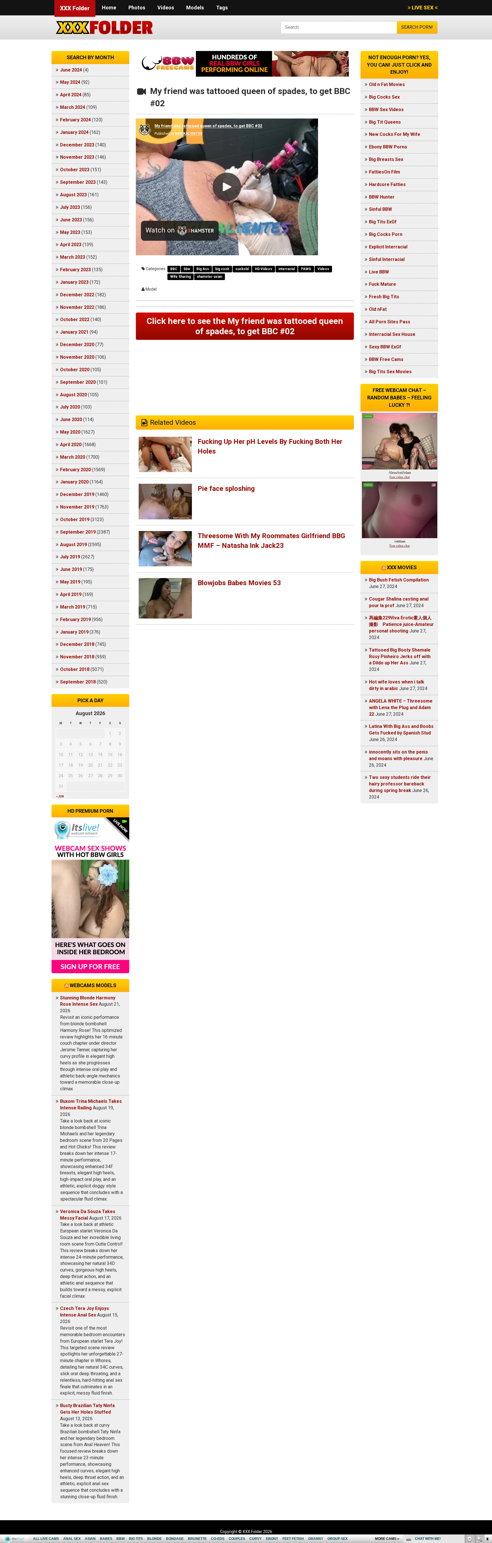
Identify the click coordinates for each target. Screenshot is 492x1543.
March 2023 (72, 257)
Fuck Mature (382, 284)
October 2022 (74, 319)
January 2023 (74, 282)
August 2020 (73, 394)
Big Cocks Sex (384, 97)
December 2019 (77, 494)
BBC (173, 269)
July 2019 (70, 557)
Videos (165, 8)
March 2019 (72, 607)
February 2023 (75, 269)
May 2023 (70, 232)
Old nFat (378, 309)
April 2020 (70, 444)
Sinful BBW (380, 209)
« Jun (60, 796)
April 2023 (70, 244)
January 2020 (74, 482)
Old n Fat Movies (387, 84)
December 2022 (77, 294)
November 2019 (77, 507)
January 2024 (74, 132)
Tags (222, 8)
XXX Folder (75, 8)
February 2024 (75, 120)
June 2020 (71, 419)
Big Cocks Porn (385, 234)
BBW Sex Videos (386, 109)
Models (195, 8)
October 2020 (74, 369)
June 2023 (71, 220)
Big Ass (202, 269)
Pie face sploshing (226, 489)
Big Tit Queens (385, 122)
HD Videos (263, 269)
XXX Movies (402, 567)
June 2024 (71, 70)
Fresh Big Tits (384, 296)
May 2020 (70, 432)
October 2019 (74, 519)
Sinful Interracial (387, 259)
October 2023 (74, 169)
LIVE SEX (423, 8)
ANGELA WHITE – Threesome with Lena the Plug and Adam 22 (400, 707)
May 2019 (70, 582)
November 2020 (77, 357)
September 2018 (78, 682)
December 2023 (77, 145)
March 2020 (72, 457)
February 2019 (75, 619)
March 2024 (72, 107)
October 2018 (74, 669)
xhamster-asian (209, 277)
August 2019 (73, 544)
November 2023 (77, 157)
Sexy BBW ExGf (385, 347)
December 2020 (77, 344)
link (487, 1454)
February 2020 (75, 469)
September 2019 (78, 532)
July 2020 (70, 407)
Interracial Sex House (392, 334)
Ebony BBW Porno (388, 147)
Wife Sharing (180, 277)
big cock (222, 269)
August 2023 (73, 194)
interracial (286, 269)
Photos (136, 8)
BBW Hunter (382, 197)
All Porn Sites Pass (389, 321)
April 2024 (70, 94)
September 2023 (78, 182)
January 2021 (74, 332)
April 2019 (70, 594)
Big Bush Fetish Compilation (399, 580)
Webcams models (93, 985)
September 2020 (78, 382)
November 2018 (77, 657)
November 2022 (77, 307)
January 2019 (74, 632)
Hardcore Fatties (387, 184)
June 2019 (71, 569)
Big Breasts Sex (386, 159)
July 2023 (70, 207)
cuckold (242, 269)
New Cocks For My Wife (394, 134)
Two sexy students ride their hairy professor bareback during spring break (400, 784)
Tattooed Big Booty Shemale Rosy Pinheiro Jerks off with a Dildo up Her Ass (399, 656)
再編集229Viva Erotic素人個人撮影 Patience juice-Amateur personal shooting (401, 624)
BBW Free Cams (386, 359)
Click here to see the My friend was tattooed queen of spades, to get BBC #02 (245, 326)
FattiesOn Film (384, 172)
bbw (187, 269)
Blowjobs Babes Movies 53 (239, 583)
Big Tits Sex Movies (390, 371)
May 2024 (70, 82)
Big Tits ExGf (383, 221)
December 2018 (77, 644)
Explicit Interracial (388, 247)
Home (109, 8)
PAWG (306, 269)
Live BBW (379, 272)
